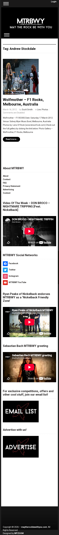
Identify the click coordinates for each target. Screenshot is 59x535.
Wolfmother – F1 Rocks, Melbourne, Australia (23, 101)
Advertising (8, 189)
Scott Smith (27, 109)
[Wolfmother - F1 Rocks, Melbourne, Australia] (21, 76)
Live (39, 109)
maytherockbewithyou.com (34, 527)
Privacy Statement (11, 186)
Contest (6, 193)
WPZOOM (19, 533)
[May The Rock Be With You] (31, 21)
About (5, 176)
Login (53, 1)
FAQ (5, 183)
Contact (6, 179)
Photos (45, 109)
